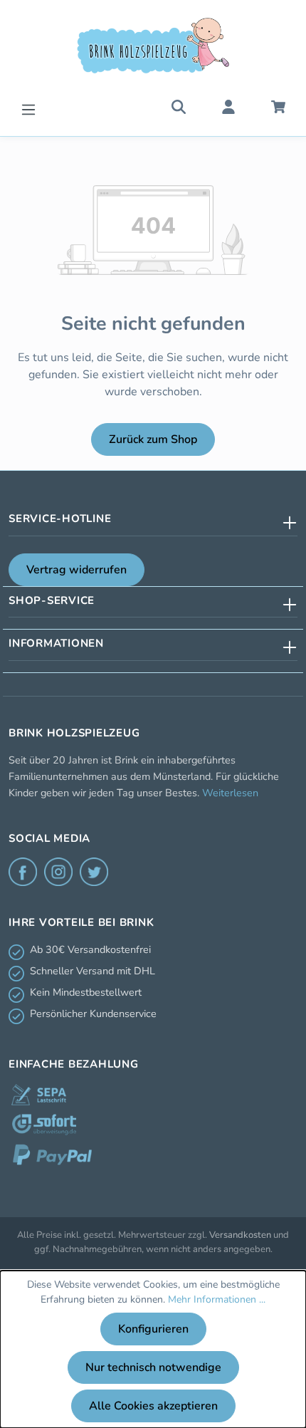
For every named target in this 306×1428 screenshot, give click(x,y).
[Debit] (39, 1094)
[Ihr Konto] (228, 106)
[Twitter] (94, 872)
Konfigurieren (153, 1329)
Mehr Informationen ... (216, 1299)
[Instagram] (58, 872)
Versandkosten (240, 1235)
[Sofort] (44, 1124)
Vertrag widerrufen (76, 570)
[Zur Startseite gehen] (153, 45)
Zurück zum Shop (153, 439)
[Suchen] (178, 106)
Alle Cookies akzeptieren (153, 1406)
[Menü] (28, 107)
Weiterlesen (230, 793)
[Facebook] (23, 872)
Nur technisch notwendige (153, 1367)
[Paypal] (52, 1154)
